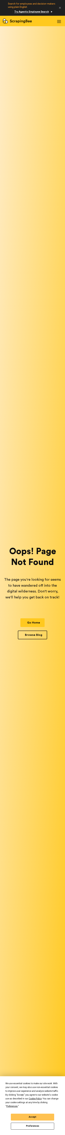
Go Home (33, 622)
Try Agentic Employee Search (31, 11)
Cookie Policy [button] (35, 1098)
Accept (32, 1117)
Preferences (32, 1126)
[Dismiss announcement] (60, 8)
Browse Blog (33, 634)
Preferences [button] (12, 1106)
